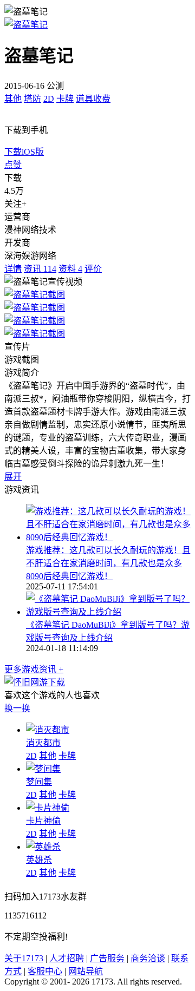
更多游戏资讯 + (33, 669)
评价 (93, 268)
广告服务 (107, 958)
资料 (70, 268)
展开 (13, 476)
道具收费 (93, 98)
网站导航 (85, 971)
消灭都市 (43, 742)
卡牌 (65, 98)
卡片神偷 (43, 820)
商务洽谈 (148, 958)
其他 (13, 98)
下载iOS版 (24, 151)
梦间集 (39, 781)
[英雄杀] (43, 846)
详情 (13, 268)
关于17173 (23, 958)
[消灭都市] (47, 729)
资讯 (40, 268)
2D (48, 98)
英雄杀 (39, 859)
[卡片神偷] (47, 807)
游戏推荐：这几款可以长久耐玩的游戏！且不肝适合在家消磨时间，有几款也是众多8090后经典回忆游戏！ (108, 563)
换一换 (17, 708)
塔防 (32, 98)
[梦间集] (43, 768)
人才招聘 (66, 958)
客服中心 (45, 971)
